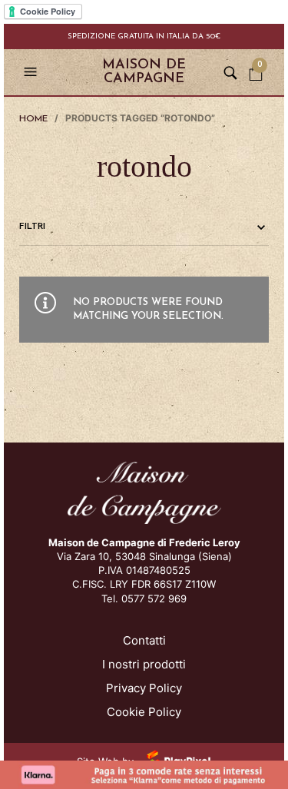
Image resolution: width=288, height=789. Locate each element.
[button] (32, 72)
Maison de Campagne (144, 72)
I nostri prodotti (144, 664)
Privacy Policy (144, 688)
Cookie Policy (144, 711)
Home (33, 119)
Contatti (144, 640)
